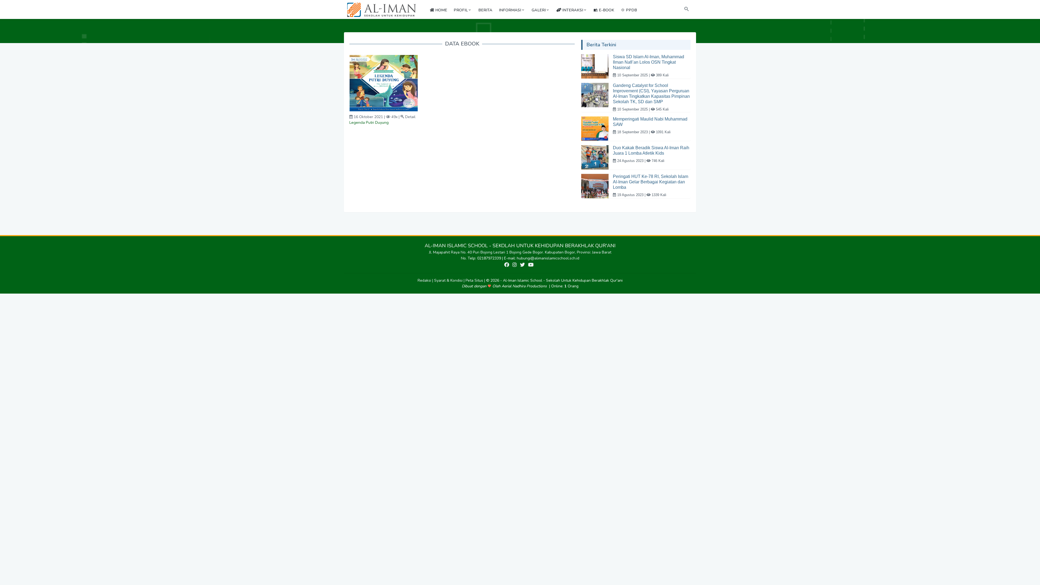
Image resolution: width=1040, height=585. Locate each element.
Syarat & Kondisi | (450, 280)
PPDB (631, 10)
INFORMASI (510, 10)
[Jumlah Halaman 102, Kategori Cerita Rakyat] (383, 82)
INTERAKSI (572, 10)
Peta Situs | (476, 280)
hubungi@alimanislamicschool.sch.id (548, 258)
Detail (410, 116)
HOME (440, 10)
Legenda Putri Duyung (369, 122)
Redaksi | (426, 280)
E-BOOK (606, 10)
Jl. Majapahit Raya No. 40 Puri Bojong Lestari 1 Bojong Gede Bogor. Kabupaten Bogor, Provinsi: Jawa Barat (520, 252)
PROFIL (461, 10)
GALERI (539, 10)
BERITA (485, 10)
